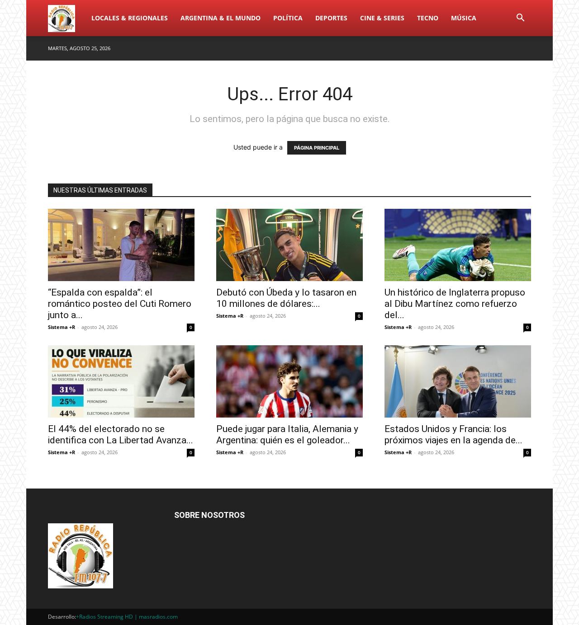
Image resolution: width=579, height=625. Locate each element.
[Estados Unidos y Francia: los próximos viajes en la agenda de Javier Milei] (457, 381)
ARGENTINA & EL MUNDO (220, 18)
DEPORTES (331, 18)
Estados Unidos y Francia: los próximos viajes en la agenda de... (453, 434)
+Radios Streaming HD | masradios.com (127, 616)
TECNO (427, 18)
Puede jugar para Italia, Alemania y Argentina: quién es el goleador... (287, 434)
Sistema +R (61, 327)
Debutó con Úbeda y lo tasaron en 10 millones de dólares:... (286, 298)
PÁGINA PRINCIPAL (316, 148)
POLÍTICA (288, 18)
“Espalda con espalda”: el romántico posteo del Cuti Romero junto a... (119, 303)
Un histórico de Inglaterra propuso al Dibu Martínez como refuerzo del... (454, 303)
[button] (520, 18)
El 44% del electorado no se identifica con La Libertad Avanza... (120, 434)
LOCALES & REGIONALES (129, 18)
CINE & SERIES (382, 18)
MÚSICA (463, 18)
